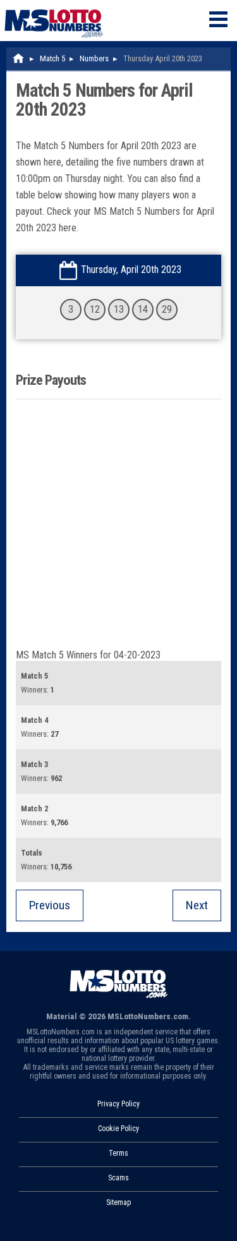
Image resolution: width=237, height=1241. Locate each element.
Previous (49, 905)
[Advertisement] (118, 524)
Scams (118, 1177)
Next (197, 905)
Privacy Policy (118, 1103)
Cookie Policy (118, 1128)
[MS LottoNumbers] (53, 6)
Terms (118, 1153)
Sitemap (118, 1202)
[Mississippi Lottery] (19, 58)
